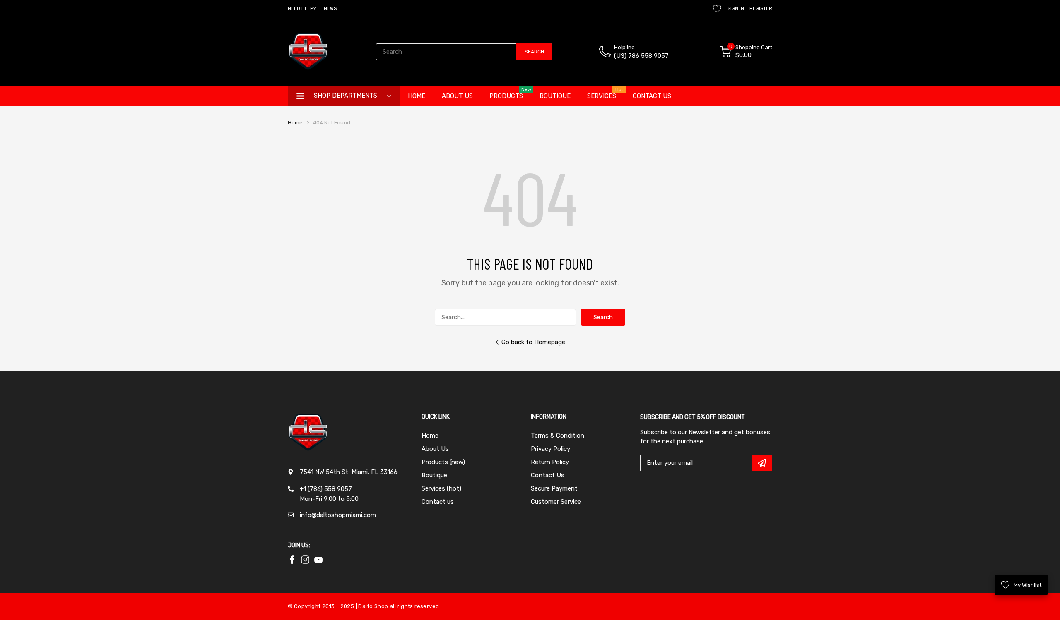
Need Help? (302, 8)
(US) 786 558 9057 (641, 56)
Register (760, 8)
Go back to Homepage (533, 342)
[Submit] (762, 463)
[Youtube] (305, 559)
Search (603, 317)
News (330, 8)
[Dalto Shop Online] (308, 51)
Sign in (736, 8)
